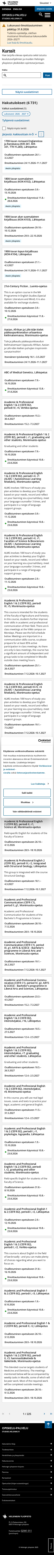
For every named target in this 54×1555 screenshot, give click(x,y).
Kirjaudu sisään (44, 9)
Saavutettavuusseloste (11, 1495)
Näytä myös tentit (16, 128)
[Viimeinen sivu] (51, 1414)
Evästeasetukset (8, 1500)
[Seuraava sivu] (44, 1414)
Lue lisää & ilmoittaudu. (20, 42)
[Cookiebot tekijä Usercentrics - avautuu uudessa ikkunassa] (38, 741)
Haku (4, 70)
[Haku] (40, 14)
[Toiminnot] (41, 134)
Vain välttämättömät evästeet (27, 811)
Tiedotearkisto (8, 1449)
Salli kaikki (27, 793)
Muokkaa (25, 802)
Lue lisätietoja (38, 783)
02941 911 (26, 1530)
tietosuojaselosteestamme (31, 773)
